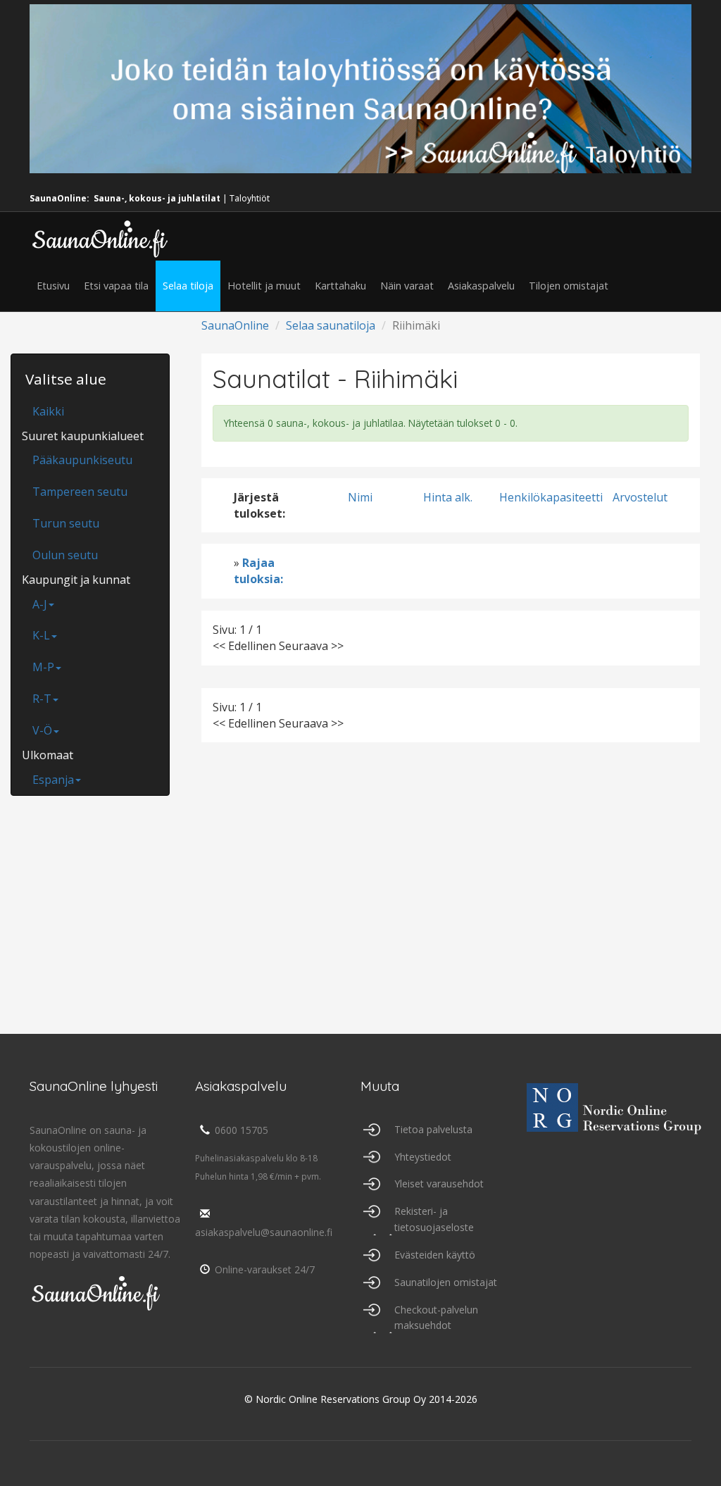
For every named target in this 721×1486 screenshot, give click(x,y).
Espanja (53, 779)
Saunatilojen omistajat (445, 1282)
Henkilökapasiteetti (551, 497)
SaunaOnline (235, 325)
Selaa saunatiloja (330, 325)
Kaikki (48, 411)
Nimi (360, 497)
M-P (43, 667)
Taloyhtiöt (250, 198)
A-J (39, 604)
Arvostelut (640, 497)
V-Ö (42, 730)
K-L (41, 635)
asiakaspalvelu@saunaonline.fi (263, 1232)
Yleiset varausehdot (439, 1183)
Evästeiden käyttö (434, 1254)
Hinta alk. (447, 497)
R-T (41, 698)
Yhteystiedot (422, 1156)
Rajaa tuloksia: (258, 571)
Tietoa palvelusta (433, 1129)
